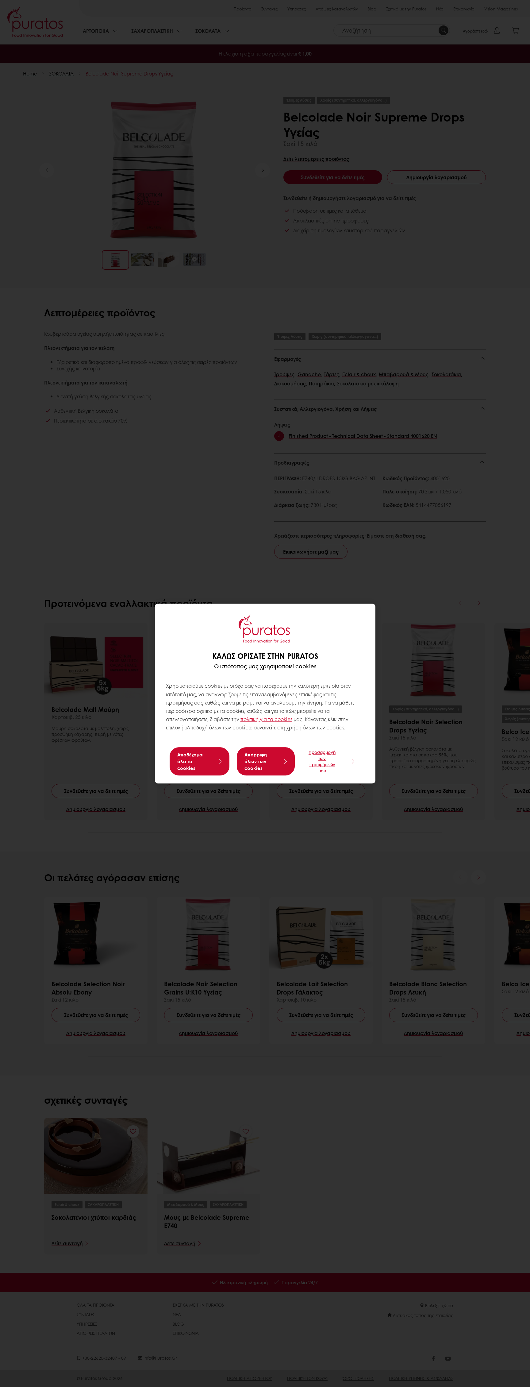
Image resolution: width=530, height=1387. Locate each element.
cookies (283, 719)
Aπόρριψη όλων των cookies (255, 761)
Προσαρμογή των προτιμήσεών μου (322, 761)
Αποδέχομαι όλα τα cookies (190, 761)
